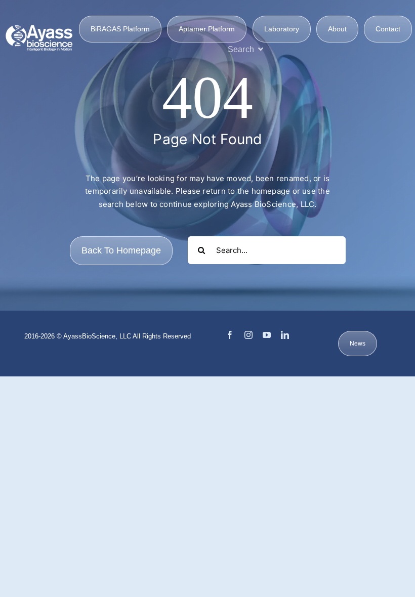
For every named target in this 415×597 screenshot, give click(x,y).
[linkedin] (285, 335)
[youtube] (267, 335)
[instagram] (248, 335)
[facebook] (230, 335)
